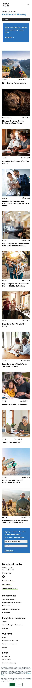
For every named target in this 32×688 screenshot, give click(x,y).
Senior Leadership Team (9, 644)
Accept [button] (12, 684)
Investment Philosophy (9, 599)
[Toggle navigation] (28, 4)
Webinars (5, 628)
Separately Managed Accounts (11, 602)
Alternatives (6, 612)
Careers (4, 647)
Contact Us (6, 584)
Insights (4, 621)
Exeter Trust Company (9, 663)
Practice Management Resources (12, 625)
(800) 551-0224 (7, 573)
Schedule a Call (7, 581)
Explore (5, 19)
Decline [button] (19, 684)
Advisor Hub (6, 656)
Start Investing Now (9, 588)
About (4, 637)
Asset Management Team (10, 640)
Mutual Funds (6, 606)
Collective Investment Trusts (11, 609)
